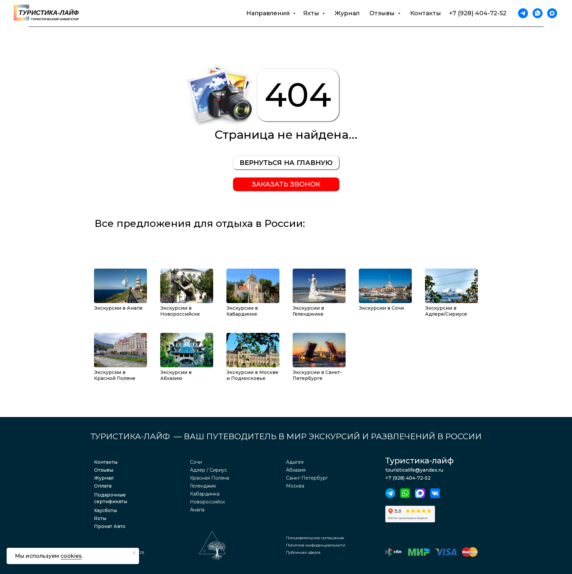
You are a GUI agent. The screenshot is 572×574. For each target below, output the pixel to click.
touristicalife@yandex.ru (414, 470)
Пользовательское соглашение (315, 538)
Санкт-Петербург (307, 478)
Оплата (103, 486)
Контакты (425, 13)
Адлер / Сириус (208, 470)
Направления (268, 13)
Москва (295, 486)
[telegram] (523, 13)
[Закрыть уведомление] (134, 552)
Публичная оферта (303, 552)
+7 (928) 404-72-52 (477, 13)
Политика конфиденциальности (315, 545)
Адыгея (295, 462)
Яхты (100, 518)
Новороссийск (207, 502)
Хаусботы (105, 510)
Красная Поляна (209, 478)
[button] (286, 184)
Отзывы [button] (382, 13)
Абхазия (296, 470)
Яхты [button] (312, 13)
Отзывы (103, 470)
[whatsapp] (538, 13)
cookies (71, 556)
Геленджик (203, 486)
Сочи (196, 462)
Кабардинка (204, 494)
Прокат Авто (109, 526)
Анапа (197, 510)
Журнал (347, 13)
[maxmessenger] (552, 13)
